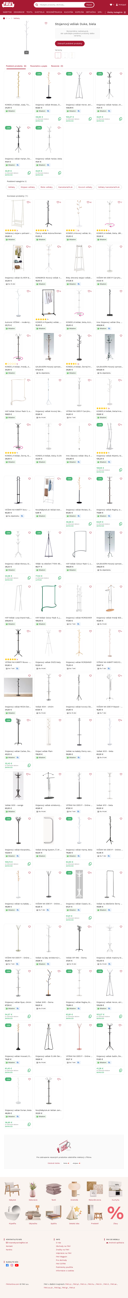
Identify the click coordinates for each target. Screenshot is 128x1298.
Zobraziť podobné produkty (70, 43)
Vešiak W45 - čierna (44, 1002)
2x (78, 230)
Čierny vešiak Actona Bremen (48, 233)
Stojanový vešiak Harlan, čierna (18, 159)
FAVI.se (113, 1284)
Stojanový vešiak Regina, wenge (110, 510)
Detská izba (74, 1223)
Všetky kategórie (114, 12)
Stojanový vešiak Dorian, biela (18, 1110)
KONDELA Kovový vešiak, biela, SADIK (83, 233)
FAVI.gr (65, 1288)
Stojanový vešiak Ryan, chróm (18, 1002)
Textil (29, 12)
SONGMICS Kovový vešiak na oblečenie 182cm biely (58, 278)
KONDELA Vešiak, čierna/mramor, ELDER (84, 367)
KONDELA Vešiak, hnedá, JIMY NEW (20, 367)
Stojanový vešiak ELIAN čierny (49, 1056)
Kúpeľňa (79, 12)
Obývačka (91, 12)
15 (29, 774)
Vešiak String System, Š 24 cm (49, 850)
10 (60, 202)
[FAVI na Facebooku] (7, 1265)
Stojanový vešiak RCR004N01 (79, 662)
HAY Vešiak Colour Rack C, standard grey (84, 564)
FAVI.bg (57, 1288)
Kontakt (9, 1246)
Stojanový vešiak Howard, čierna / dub (22, 1056)
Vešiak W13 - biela (104, 805)
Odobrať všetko (54, 1163)
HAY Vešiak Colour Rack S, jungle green (53, 618)
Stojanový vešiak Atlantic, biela (110, 456)
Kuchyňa (68, 12)
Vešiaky (17, 18)
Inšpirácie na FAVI (63, 1253)
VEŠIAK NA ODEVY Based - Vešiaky (112, 707)
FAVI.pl (76, 1284)
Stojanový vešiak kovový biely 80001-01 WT (55, 411)
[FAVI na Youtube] (16, 1265)
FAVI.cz (68, 1284)
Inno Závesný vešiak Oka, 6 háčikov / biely (85, 456)
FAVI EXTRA (61, 1264)
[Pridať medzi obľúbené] (46, 23)
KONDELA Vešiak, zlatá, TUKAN (18, 105)
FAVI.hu (91, 1284)
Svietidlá (39, 12)
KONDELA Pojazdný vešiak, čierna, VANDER (55, 322)
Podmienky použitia (64, 1267)
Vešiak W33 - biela (104, 751)
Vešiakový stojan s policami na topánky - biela (25, 233)
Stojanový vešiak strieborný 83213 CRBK (53, 805)
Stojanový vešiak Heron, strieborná (81, 105)
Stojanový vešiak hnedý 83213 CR (111, 618)
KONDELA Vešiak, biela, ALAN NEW (81, 322)
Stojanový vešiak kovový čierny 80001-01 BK (85, 707)
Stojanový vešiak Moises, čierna (50, 105)
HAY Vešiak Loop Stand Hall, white (20, 618)
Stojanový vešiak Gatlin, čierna (110, 1056)
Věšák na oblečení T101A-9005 (49, 564)
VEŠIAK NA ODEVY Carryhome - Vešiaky (83, 411)
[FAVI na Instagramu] (11, 1265)
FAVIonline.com (12, 1284)
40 (91, 202)
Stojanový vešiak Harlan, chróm (110, 105)
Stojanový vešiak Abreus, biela (18, 564)
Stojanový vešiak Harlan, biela (49, 159)
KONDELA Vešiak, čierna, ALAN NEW (21, 456)
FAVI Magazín (61, 1257)
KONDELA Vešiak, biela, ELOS (49, 456)
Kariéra (9, 1250)
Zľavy (115, 1223)
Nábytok (7, 12)
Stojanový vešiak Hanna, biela (79, 850)
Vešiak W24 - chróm (45, 707)
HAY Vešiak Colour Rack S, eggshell (20, 411)
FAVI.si (72, 1288)
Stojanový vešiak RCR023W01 (79, 618)
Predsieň (95, 1223)
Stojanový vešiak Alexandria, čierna (20, 850)
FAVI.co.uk (48, 1288)
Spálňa (101, 12)
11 (121, 425)
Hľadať (89, 5)
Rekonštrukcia (54, 12)
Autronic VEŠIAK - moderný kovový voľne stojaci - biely (29, 322)
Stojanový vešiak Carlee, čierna (18, 751)
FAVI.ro (83, 1284)
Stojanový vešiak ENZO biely (48, 662)
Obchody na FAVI (63, 1246)
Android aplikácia (116, 1243)
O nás (58, 1243)
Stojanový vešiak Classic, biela (79, 904)
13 (29, 247)
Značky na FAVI (62, 1250)
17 (121, 202)
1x (17, 230)
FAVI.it (107, 1284)
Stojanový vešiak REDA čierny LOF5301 (22, 707)
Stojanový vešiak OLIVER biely (18, 278)
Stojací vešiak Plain (44, 751)
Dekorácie (19, 12)
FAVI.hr (99, 1284)
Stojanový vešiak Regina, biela (79, 1002)
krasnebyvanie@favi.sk (18, 1243)
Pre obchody (61, 1260)
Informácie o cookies (65, 1271)
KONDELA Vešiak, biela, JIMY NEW (111, 233)
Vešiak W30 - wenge (14, 805)
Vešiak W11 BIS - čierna (76, 958)
